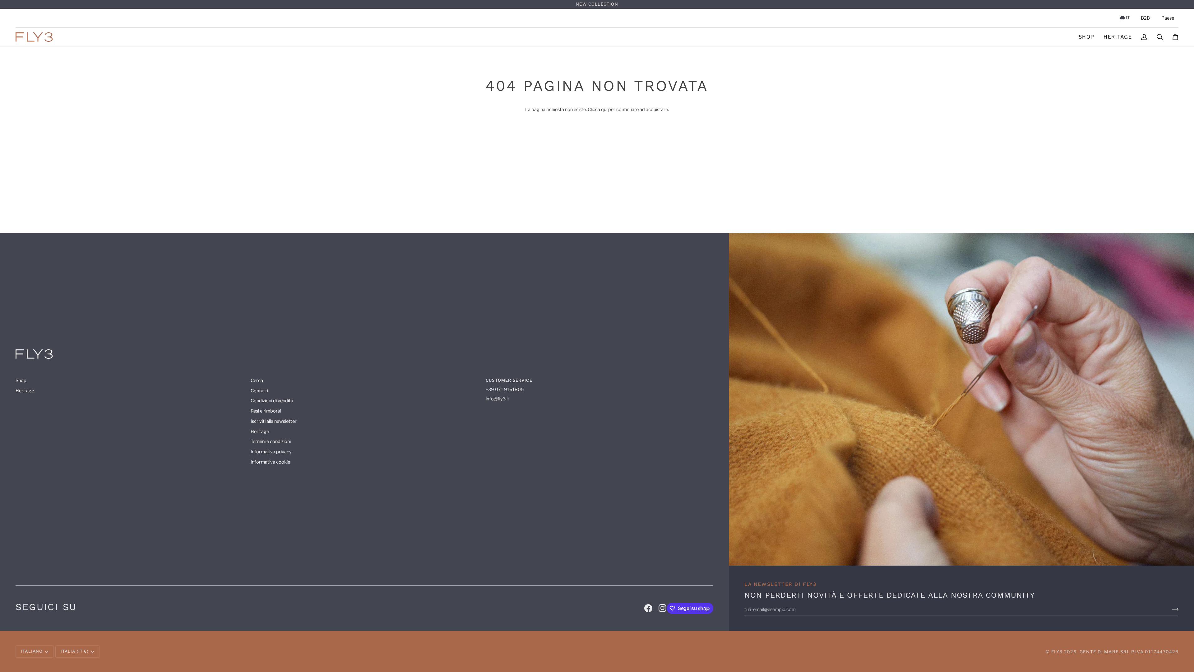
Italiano (32, 651)
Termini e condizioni (271, 441)
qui (604, 109)
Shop (21, 380)
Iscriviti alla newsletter (274, 421)
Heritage (25, 391)
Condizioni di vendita (272, 401)
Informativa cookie (270, 462)
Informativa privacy (271, 452)
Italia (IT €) (75, 651)
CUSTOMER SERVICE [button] (509, 380)
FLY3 (1057, 651)
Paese (1167, 18)
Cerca (257, 380)
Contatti (259, 391)
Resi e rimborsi (266, 411)
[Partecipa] (1175, 609)
